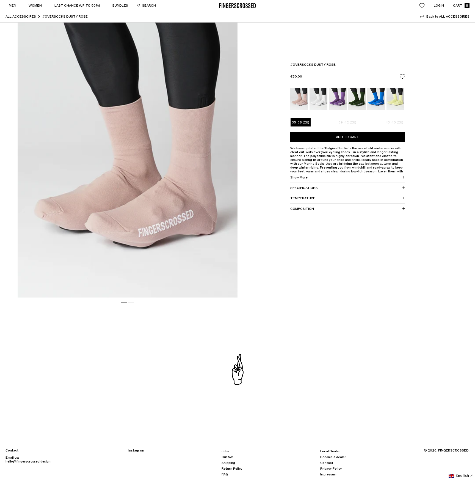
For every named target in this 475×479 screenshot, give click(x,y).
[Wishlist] (421, 5)
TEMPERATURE (302, 198)
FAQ (225, 474)
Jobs (225, 451)
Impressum (328, 474)
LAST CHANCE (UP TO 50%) (77, 5)
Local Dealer (330, 451)
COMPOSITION (302, 209)
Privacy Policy (331, 468)
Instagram (136, 450)
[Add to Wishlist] (402, 76)
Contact (326, 463)
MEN (12, 5)
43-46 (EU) (394, 122)
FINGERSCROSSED (453, 450)
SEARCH (149, 5)
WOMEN (35, 5)
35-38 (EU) (300, 122)
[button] (461, 475)
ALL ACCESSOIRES (20, 16)
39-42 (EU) (347, 122)
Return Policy (232, 468)
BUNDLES (120, 5)
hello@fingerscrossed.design (28, 461)
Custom (227, 457)
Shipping (228, 463)
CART (460, 5)
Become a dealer (333, 457)
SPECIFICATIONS (304, 188)
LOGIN (439, 5)
